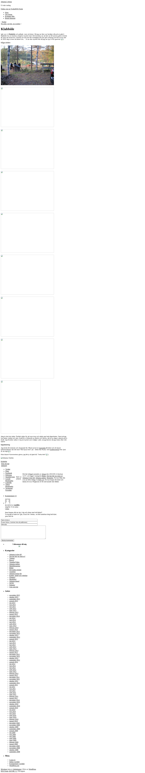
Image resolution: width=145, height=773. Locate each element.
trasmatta (42, 448)
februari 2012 (13, 673)
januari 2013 (13, 652)
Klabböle (4, 461)
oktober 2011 (13, 681)
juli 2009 (12, 733)
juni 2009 (12, 734)
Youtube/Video (14, 562)
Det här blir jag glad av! (55, 476)
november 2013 (14, 633)
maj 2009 (12, 736)
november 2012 (14, 656)
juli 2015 (12, 603)
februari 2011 (13, 696)
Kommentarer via (17, 764)
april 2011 (12, 692)
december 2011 (14, 677)
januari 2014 (13, 629)
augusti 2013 (13, 639)
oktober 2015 (13, 597)
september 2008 (14, 752)
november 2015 (14, 595)
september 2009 (14, 729)
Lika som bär (13, 587)
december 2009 (14, 723)
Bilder (44, 476)
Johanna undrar (41, 478)
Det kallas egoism (15, 570)
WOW (11, 583)
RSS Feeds (4, 771)
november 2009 (14, 725)
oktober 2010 (13, 704)
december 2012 (14, 654)
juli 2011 (12, 687)
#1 (6, 505)
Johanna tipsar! (14, 581)
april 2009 (12, 738)
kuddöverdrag (54, 449)
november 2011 (14, 679)
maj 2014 (12, 622)
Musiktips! (12, 579)
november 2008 (14, 748)
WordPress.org (14, 766)
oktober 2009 (13, 727)
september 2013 (14, 637)
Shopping (50, 478)
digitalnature (17, 769)
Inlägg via (14, 762)
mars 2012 (12, 671)
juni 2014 (12, 620)
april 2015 (12, 608)
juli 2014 (12, 618)
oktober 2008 (13, 750)
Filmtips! (12, 577)
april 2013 (12, 647)
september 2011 (14, 683)
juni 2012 (12, 666)
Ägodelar (12, 572)
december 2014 (14, 616)
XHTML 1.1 (13, 771)
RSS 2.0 (41, 480)
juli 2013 (12, 641)
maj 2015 (12, 607)
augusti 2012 (13, 662)
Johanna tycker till (29, 478)
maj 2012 (12, 668)
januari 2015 (13, 614)
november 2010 (14, 702)
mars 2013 (12, 649)
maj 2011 (12, 691)
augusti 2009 (13, 731)
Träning (12, 558)
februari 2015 (13, 612)
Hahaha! (12, 585)
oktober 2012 (13, 658)
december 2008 (14, 746)
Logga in (12, 760)
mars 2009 (12, 740)
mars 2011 (12, 694)
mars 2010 (12, 717)
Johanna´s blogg (6, 2)
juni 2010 (12, 712)
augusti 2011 (13, 685)
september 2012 (14, 660)
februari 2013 (13, 650)
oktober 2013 (13, 635)
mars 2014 (12, 626)
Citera (7, 509)
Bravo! (11, 560)
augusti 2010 (13, 708)
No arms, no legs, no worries (10, 24)
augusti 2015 (13, 601)
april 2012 (12, 670)
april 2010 (12, 715)
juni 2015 (12, 605)
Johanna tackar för (15, 574)
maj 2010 (12, 713)
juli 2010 (12, 710)
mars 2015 (12, 610)
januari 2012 (13, 675)
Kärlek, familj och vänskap (18, 575)
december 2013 (14, 631)
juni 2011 (12, 689)
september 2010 (14, 706)
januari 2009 (13, 744)
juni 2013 (12, 643)
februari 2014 (13, 628)
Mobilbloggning (14, 566)
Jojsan (44, 474)
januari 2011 (13, 698)
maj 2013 (12, 645)
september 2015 (14, 599)
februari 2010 (13, 719)
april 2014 (12, 624)
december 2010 (14, 700)
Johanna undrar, (14, 564)
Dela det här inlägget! (5, 465)
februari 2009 (13, 742)
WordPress (32, 769)
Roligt (4, 22)
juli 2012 (12, 664)
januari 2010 (13, 721)
